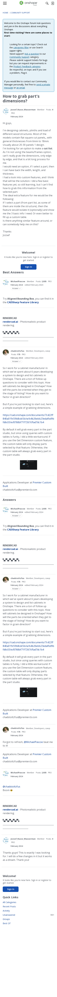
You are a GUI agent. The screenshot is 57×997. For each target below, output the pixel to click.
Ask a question (32, 53)
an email (20, 87)
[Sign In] (52, 3)
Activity (6, 910)
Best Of (6, 923)
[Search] (47, 3)
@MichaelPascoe (33, 742)
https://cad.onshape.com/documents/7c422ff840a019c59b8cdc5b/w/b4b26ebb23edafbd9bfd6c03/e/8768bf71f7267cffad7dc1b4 (28, 418)
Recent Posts (9, 906)
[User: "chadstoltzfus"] (6, 352)
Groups (6, 919)
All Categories (9, 902)
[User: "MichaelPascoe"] (6, 283)
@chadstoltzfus (11, 786)
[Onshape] (28, 3)
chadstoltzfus (17, 351)
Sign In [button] (28, 266)
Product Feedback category (26, 66)
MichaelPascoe (18, 281)
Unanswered (28, 914)
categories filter (21, 47)
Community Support (19, 57)
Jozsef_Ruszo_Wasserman (23, 109)
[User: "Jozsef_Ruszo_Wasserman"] (6, 111)
